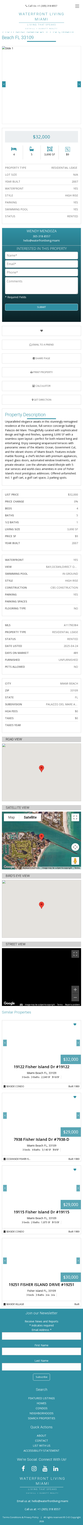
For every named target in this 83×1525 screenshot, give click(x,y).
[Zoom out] (75, 997)
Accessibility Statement (41, 1450)
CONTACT (41, 1440)
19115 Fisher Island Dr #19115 (41, 1212)
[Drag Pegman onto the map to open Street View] (75, 861)
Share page (42, 358)
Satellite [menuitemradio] (30, 817)
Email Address (41, 1330)
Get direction (42, 399)
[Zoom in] (75, 989)
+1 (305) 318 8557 (48, 1509)
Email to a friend (43, 344)
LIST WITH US (41, 1445)
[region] (41, 977)
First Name (41, 1345)
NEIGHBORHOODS (41, 1413)
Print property (43, 372)
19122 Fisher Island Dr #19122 (41, 1066)
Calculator (43, 386)
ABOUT (41, 1435)
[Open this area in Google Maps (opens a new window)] (9, 866)
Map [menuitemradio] (11, 817)
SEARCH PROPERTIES (41, 1418)
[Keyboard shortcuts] (21, 1004)
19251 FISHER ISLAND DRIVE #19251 (41, 1284)
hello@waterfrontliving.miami (41, 240)
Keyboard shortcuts (31, 868)
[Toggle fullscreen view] (75, 817)
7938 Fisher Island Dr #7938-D (41, 1139)
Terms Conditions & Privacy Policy (21, 1517)
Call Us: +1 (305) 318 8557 (42, 6)
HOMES (41, 1403)
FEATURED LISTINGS (41, 1398)
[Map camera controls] (75, 847)
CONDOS (41, 1408)
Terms (77, 868)
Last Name (41, 1360)
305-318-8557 (41, 236)
